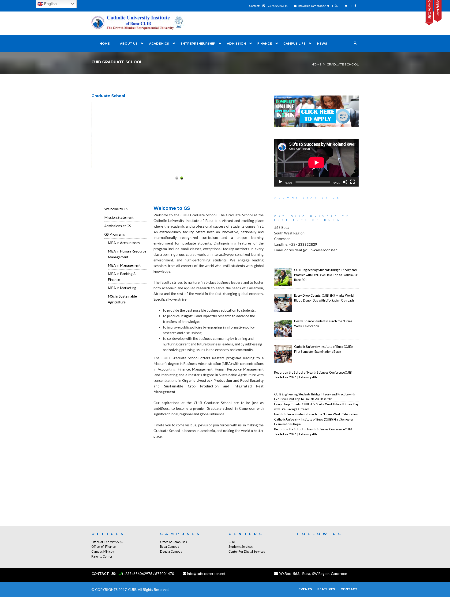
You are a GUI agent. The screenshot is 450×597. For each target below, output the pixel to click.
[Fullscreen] (352, 182)
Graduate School (108, 96)
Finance (264, 43)
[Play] (280, 182)
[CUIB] (138, 23)
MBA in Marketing (122, 288)
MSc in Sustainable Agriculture (122, 299)
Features (326, 589)
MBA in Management (124, 265)
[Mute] (345, 182)
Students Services (241, 546)
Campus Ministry (103, 551)
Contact (349, 589)
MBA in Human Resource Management (127, 254)
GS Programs (114, 234)
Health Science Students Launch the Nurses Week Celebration (316, 414)
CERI (232, 542)
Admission (236, 43)
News (322, 43)
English (50, 4)
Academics (159, 43)
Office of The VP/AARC (107, 542)
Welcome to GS (116, 209)
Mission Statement (119, 217)
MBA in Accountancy (124, 243)
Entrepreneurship (197, 43)
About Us (129, 43)
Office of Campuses (173, 542)
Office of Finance (103, 546)
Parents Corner (101, 556)
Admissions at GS (117, 226)
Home (105, 43)
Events (305, 589)
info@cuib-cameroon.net (313, 6)
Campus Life (294, 43)
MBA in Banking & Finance (122, 277)
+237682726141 (277, 6)
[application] (316, 162)
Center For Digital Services (247, 551)
